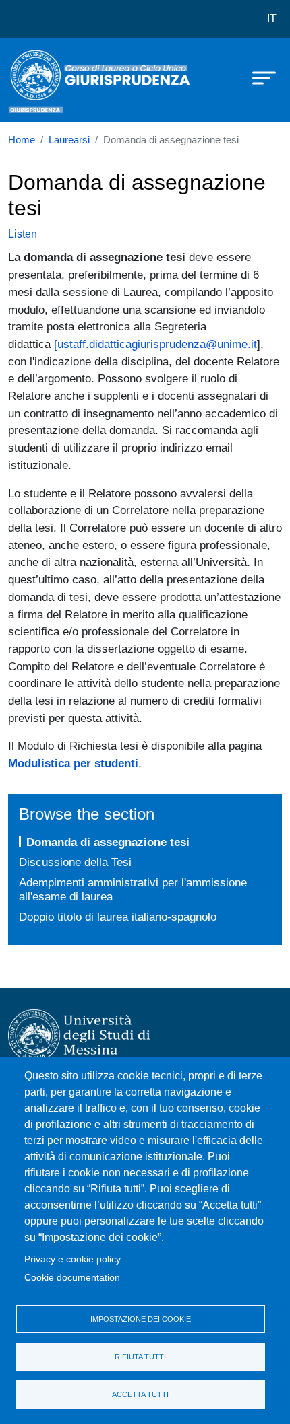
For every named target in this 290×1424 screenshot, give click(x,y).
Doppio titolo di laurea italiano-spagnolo (117, 916)
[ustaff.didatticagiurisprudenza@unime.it (155, 344)
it (272, 18)
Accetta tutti (140, 1394)
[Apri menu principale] (257, 77)
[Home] (42, 79)
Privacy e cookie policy (72, 1259)
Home (21, 140)
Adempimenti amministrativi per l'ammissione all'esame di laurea (133, 889)
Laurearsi (69, 140)
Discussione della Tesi (75, 862)
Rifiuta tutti (140, 1357)
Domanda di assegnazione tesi (108, 842)
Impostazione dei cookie (140, 1319)
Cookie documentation (72, 1278)
